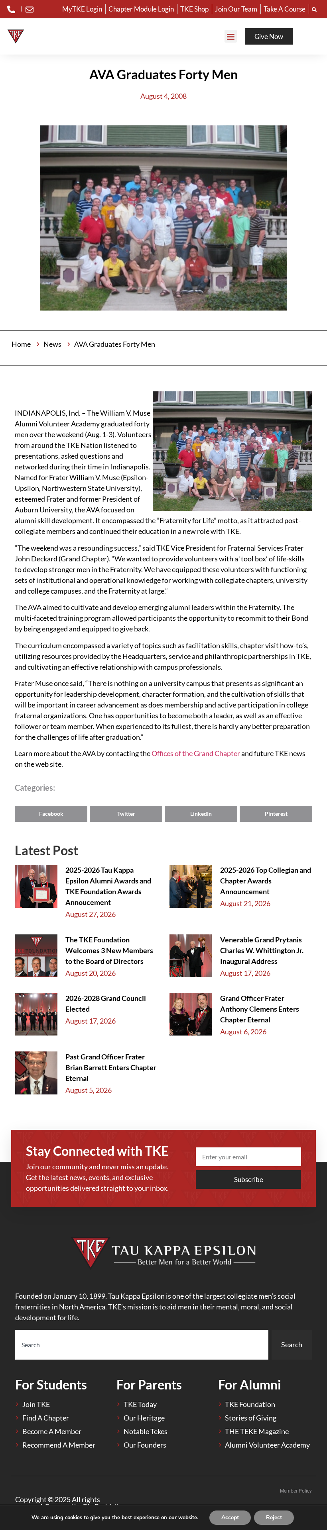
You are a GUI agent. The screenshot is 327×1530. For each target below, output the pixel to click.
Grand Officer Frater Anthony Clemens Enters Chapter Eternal (259, 1009)
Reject (274, 1517)
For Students (51, 1384)
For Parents (149, 1384)
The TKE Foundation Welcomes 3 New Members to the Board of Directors (109, 950)
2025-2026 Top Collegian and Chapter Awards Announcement (265, 881)
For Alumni (249, 1384)
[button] (231, 36)
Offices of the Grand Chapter (196, 753)
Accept (230, 1517)
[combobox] (141, 1345)
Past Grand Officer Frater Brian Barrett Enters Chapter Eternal (110, 1067)
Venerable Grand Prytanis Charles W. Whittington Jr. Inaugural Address (261, 950)
